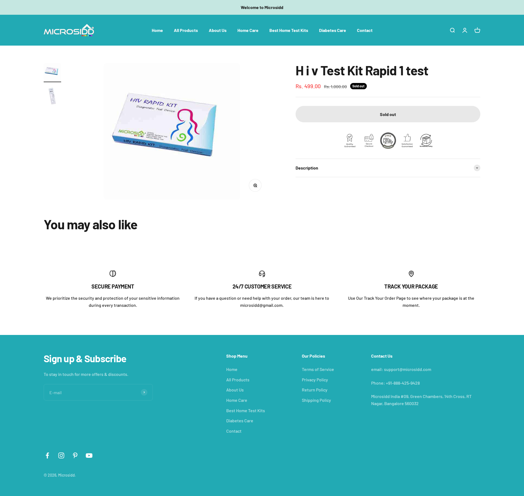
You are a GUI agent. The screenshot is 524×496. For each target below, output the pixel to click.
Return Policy (314, 389)
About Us (218, 29)
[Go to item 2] (52, 97)
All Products (186, 29)
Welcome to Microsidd (262, 7)
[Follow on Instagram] (61, 455)
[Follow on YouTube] (89, 455)
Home (157, 29)
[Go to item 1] (52, 72)
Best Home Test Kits (288, 29)
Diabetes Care (332, 29)
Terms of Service (318, 369)
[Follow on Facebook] (47, 455)
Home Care (247, 29)
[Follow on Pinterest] (75, 455)
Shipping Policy (316, 400)
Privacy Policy (315, 379)
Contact (365, 29)
